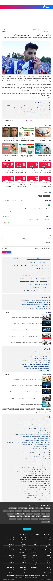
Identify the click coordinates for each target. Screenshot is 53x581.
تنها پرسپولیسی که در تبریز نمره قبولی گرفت (40, 432)
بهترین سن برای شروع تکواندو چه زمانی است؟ (40, 358)
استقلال (41, 508)
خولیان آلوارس (12, 519)
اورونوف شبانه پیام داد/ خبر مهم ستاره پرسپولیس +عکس (36, 272)
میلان (11, 569)
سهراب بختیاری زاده (46, 511)
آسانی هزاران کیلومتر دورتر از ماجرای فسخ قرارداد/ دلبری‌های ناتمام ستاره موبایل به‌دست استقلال (31, 467)
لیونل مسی (35, 569)
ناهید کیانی (10, 544)
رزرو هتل (48, 411)
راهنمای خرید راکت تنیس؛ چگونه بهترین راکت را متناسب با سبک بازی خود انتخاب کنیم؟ (32, 360)
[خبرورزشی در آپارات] (8, 579)
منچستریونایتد (9, 567)
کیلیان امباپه (35, 555)
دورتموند (10, 555)
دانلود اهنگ (17, 409)
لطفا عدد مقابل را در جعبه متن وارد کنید (41, 248)
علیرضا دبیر (23, 546)
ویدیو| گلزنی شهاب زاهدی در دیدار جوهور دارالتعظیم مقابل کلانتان (36, 458)
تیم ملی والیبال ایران (45, 521)
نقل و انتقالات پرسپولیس (44, 519)
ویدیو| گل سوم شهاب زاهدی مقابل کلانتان (40, 446)
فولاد (49, 565)
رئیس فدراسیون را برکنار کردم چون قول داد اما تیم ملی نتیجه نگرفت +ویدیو (34, 110)
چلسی (33, 516)
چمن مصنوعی (48, 409)
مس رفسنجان (47, 569)
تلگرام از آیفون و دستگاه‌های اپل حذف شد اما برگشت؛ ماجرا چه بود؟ (36, 302)
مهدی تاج (23, 542)
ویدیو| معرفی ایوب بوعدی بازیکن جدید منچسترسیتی (38, 485)
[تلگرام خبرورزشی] (6, 579)
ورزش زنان (35, 539)
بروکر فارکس (28, 409)
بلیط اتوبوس (44, 411)
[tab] (38, 258)
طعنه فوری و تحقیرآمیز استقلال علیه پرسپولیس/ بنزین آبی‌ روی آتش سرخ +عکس (33, 112)
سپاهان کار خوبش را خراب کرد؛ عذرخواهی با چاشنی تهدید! (36, 287)
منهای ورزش (45, 297)
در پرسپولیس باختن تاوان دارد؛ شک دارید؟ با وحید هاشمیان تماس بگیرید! (35, 481)
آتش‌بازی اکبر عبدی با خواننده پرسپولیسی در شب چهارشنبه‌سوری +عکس (35, 304)
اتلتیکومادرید (22, 557)
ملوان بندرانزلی (47, 572)
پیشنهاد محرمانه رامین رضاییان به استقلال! (41, 463)
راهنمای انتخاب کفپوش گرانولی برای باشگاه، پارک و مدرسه (38, 362)
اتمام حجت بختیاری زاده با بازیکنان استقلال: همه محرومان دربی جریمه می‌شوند (34, 422)
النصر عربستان (34, 519)
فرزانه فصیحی (9, 539)
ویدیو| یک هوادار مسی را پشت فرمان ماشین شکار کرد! (38, 495)
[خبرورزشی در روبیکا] (11, 579)
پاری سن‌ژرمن (22, 567)
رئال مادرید (38, 516)
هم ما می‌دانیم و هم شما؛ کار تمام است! (41, 500)
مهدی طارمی (46, 195)
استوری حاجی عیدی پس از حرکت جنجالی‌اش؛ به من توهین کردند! (36, 491)
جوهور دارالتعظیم (46, 516)
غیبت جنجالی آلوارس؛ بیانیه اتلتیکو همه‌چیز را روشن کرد (38, 461)
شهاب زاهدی (19, 516)
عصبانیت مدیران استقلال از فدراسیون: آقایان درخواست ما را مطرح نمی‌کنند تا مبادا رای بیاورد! (32, 471)
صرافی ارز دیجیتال (6, 409)
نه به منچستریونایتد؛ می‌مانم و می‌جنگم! (41, 483)
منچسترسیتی (37, 513)
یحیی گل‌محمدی (9, 546)
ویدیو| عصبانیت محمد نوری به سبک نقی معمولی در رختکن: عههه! (36, 497)
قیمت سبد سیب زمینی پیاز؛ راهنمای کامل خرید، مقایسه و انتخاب (36, 366)
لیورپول (11, 562)
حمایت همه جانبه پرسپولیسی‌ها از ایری (41, 454)
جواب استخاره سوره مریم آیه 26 (43, 370)
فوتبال (44, 29)
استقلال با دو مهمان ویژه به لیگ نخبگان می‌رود (38, 284)
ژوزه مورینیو (19, 519)
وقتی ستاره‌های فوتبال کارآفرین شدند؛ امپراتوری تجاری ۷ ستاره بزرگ (36, 114)
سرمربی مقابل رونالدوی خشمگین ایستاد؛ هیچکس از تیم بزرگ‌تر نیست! (35, 444)
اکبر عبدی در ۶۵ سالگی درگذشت (43, 306)
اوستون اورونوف (12, 516)
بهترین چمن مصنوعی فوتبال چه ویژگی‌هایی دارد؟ (40, 352)
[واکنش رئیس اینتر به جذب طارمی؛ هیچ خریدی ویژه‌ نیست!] (26, 57)
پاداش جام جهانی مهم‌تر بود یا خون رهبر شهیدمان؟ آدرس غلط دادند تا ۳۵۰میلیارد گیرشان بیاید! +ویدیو (29, 107)
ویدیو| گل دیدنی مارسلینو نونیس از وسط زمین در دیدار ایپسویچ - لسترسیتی (34, 479)
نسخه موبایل (27, 529)
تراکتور (37, 508)
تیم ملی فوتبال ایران (36, 511)
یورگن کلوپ (35, 562)
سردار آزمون (23, 537)
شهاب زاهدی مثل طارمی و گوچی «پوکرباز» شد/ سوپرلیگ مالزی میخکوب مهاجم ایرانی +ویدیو (32, 434)
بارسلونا (5, 511)
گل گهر (43, 513)
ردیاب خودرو (38, 409)
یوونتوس (10, 572)
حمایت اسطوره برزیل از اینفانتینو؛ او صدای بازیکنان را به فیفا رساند (36, 473)
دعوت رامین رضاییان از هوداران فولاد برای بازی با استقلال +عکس (37, 475)
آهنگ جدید (33, 409)
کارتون (36, 546)
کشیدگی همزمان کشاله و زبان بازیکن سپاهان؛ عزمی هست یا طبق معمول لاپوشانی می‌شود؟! (32, 116)
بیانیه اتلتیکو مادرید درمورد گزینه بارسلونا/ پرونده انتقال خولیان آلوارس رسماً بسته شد (33, 424)
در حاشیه (35, 544)
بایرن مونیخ (22, 565)
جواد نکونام (11, 511)
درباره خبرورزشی (47, 537)
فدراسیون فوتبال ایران (22, 508)
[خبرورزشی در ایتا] (13, 579)
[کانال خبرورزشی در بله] (15, 579)
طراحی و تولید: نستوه (44, 579)
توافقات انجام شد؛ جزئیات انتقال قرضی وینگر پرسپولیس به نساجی (36, 428)
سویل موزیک (22, 409)
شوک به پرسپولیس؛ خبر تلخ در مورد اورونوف (39, 262)
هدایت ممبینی (19, 511)
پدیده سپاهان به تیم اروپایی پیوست (35, 98)
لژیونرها (41, 29)
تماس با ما (48, 539)
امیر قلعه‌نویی (10, 513)
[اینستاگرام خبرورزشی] (4, 579)
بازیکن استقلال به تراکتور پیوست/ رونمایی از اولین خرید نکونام (37, 420)
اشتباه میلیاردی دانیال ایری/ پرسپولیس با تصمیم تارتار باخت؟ (35, 290)
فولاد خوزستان (27, 516)
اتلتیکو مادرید (26, 519)
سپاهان (48, 513)
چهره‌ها (36, 542)
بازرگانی (46, 349)
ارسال (7, 252)
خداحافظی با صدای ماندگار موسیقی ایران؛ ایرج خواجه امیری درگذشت (36, 300)
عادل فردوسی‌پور (9, 537)
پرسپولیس (47, 508)
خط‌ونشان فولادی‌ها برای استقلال (43, 430)
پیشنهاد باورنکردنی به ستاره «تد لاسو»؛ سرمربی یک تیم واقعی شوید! (36, 436)
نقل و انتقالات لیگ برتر (19, 513)
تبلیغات (48, 542)
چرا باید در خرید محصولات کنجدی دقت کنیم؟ (40, 354)
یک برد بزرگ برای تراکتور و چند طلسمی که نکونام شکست (38, 487)
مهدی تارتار (31, 508)
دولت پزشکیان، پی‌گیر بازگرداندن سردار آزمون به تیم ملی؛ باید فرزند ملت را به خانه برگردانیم (30, 265)
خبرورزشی (46, 7)
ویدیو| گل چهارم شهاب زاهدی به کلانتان (41, 438)
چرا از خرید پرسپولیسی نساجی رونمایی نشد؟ (40, 465)
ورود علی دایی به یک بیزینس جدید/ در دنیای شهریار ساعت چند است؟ (35, 477)
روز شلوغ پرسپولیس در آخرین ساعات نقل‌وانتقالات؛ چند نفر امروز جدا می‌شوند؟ (32, 278)
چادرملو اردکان (29, 513)
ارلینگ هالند (35, 572)
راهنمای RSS (47, 546)
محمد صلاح (35, 560)
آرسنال (23, 555)
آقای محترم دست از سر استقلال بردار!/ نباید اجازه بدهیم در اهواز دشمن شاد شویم (32, 275)
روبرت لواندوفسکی (33, 567)
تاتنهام (23, 569)
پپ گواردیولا (35, 565)
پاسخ (49, 211)
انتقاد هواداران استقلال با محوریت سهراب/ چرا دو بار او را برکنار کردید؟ (36, 469)
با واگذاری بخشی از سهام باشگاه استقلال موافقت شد (39, 456)
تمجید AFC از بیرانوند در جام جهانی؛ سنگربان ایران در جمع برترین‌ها (36, 452)
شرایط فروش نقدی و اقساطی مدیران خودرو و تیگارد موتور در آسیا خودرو (35, 364)
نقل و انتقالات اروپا (12, 508)
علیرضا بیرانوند (27, 511)
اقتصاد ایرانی (38, 411)
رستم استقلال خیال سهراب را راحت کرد (41, 450)
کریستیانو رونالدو (34, 557)
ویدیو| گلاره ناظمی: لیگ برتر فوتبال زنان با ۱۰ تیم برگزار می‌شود (36, 440)
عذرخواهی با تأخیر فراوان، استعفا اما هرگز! (39, 268)
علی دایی (23, 544)
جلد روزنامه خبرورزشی (33, 549)
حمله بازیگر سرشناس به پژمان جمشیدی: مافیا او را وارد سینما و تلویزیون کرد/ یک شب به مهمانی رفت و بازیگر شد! (27, 105)
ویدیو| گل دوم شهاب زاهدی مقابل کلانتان (40, 448)
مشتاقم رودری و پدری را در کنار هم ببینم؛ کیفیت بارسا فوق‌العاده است (35, 426)
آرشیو (49, 544)
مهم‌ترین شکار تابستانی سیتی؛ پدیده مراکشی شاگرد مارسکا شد (37, 493)
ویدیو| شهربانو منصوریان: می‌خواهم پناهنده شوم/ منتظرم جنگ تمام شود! (33, 281)
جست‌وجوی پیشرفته (46, 549)
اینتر (40, 195)
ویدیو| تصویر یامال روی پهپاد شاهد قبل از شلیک (39, 308)
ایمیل (24, 236)
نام (50, 236)
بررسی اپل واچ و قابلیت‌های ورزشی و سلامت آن (40, 356)
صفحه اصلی (49, 29)
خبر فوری (42, 409)
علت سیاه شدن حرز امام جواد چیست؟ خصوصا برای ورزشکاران (37, 368)
